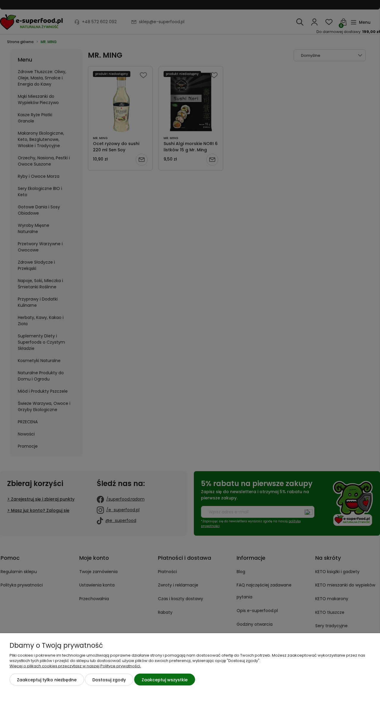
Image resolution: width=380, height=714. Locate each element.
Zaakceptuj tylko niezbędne (47, 680)
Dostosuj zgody (109, 680)
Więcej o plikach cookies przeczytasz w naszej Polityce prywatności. (75, 666)
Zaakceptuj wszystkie (165, 680)
